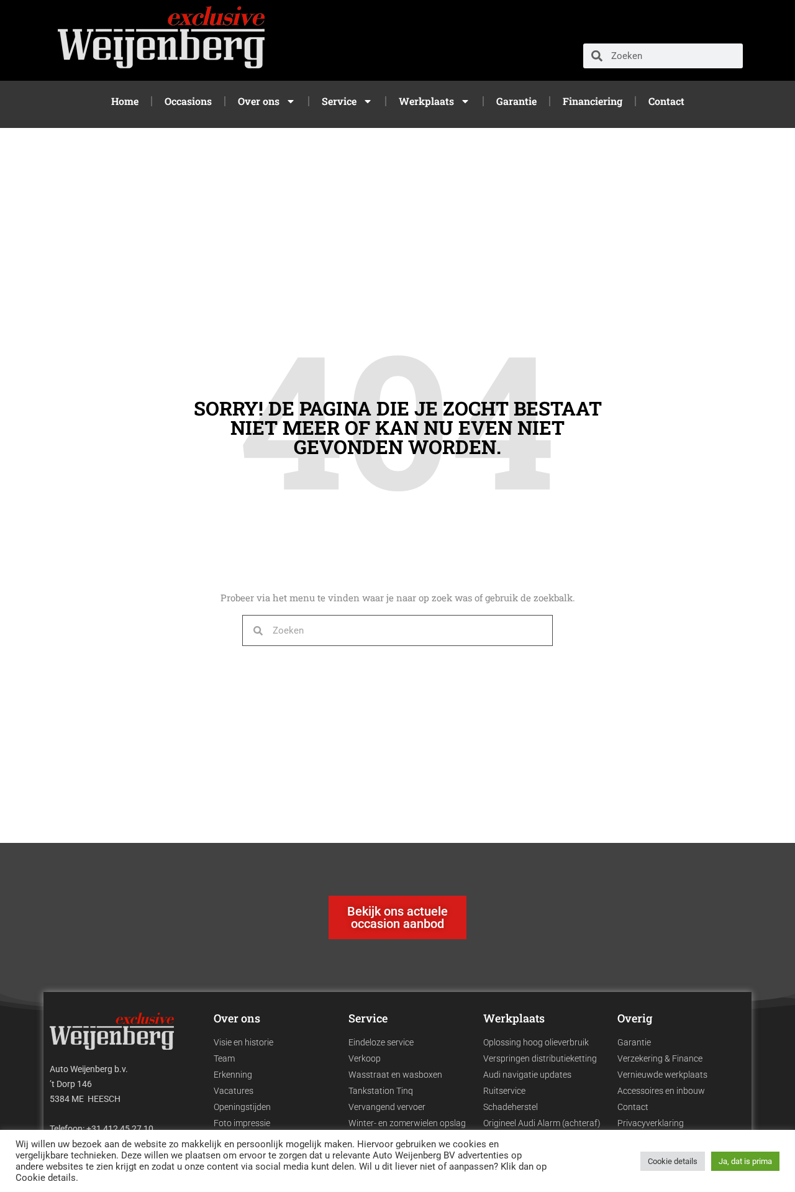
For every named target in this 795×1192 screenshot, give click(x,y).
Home (125, 100)
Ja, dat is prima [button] (745, 1161)
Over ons (258, 100)
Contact (666, 100)
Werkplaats (426, 100)
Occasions (188, 100)
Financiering (592, 100)
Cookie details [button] (672, 1161)
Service (339, 100)
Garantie (516, 100)
